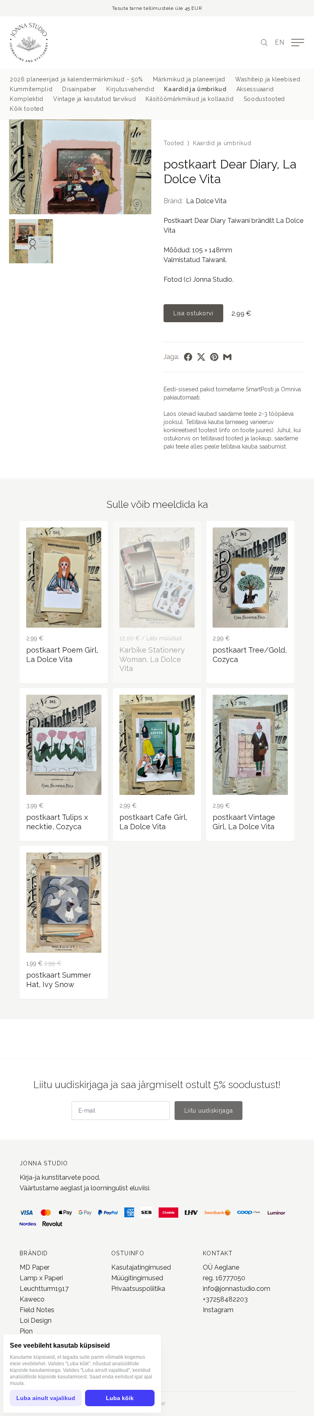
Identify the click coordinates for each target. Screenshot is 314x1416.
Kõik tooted (27, 108)
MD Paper (34, 1267)
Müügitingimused (137, 1278)
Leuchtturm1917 (44, 1289)
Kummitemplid (31, 89)
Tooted (174, 143)
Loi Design (36, 1320)
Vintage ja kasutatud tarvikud (94, 99)
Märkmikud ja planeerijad (189, 79)
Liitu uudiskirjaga (208, 1110)
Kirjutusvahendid (130, 89)
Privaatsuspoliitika (138, 1289)
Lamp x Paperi (41, 1278)
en (280, 42)
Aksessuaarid (255, 89)
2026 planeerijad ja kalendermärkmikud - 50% (76, 79)
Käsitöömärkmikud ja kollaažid (189, 99)
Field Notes (37, 1310)
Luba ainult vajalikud (45, 1398)
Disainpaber (79, 89)
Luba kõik (120, 1398)
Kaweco (32, 1299)
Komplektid (26, 99)
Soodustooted (264, 99)
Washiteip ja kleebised (267, 79)
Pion (26, 1331)
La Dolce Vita (206, 201)
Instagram (218, 1310)
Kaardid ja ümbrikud (195, 89)
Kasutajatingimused (141, 1267)
